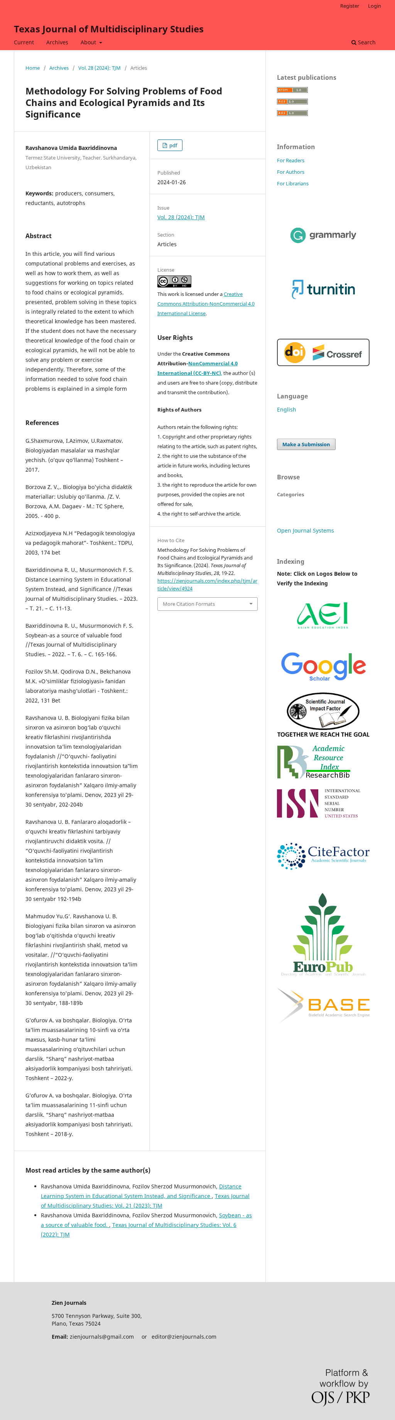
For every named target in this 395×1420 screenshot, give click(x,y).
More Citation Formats (189, 603)
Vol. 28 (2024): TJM (99, 67)
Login (374, 5)
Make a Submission (306, 444)
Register (349, 5)
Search (366, 42)
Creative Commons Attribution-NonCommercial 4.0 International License (206, 304)
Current (24, 42)
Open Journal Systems (305, 530)
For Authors (290, 171)
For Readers (290, 160)
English (286, 409)
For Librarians (293, 183)
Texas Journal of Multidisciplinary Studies (109, 28)
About (89, 42)
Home (32, 67)
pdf (172, 145)
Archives (57, 42)
